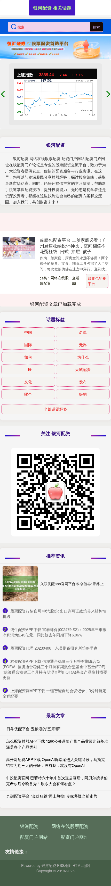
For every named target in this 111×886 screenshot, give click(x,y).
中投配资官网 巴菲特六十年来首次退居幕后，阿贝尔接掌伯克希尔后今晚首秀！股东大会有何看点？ (57, 780)
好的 (83, 394)
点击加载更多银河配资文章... (55, 303)
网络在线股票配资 (70, 826)
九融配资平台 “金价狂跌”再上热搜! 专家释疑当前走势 (51, 796)
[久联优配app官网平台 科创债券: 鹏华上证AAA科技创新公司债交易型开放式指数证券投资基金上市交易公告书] (20, 583)
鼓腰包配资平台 (97, 281)
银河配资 (29, 826)
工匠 (28, 369)
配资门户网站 (34, 836)
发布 (83, 381)
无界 (83, 344)
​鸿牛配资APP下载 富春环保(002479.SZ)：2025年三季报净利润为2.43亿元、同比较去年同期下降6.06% (54, 632)
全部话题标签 (55, 409)
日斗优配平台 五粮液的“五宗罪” (33, 728)
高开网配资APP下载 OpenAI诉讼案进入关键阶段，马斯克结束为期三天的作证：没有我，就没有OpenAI (55, 762)
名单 (83, 332)
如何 (28, 357)
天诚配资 (83, 369)
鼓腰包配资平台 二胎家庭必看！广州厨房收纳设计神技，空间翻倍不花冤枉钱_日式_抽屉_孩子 (73, 246)
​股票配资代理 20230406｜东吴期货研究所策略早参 (54, 648)
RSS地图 (64, 865)
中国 (28, 332)
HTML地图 (81, 865)
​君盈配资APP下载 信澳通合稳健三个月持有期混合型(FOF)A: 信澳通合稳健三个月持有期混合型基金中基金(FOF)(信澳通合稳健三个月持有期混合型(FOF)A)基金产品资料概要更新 (55, 669)
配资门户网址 (75, 836)
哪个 (28, 394)
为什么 (83, 357)
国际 (28, 344)
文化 (28, 381)
